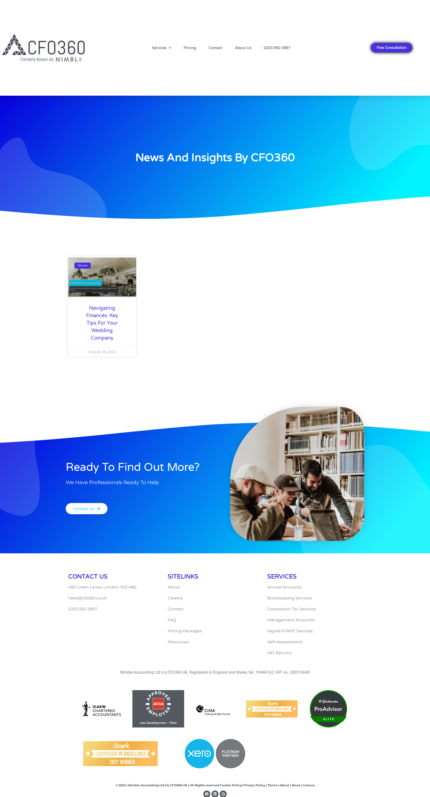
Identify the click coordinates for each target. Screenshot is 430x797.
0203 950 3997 (277, 48)
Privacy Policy (254, 785)
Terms (272, 785)
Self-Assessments (284, 642)
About (174, 587)
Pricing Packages (185, 631)
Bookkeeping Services (289, 598)
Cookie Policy (231, 785)
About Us (243, 48)
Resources (178, 642)
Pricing (190, 48)
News (295, 785)
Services (159, 48)
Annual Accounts (284, 587)
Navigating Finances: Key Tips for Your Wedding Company (102, 323)
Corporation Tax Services (291, 609)
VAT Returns (279, 653)
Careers (175, 598)
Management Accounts (291, 620)
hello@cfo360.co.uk (87, 598)
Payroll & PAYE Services (290, 631)
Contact (215, 48)
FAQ (172, 620)
